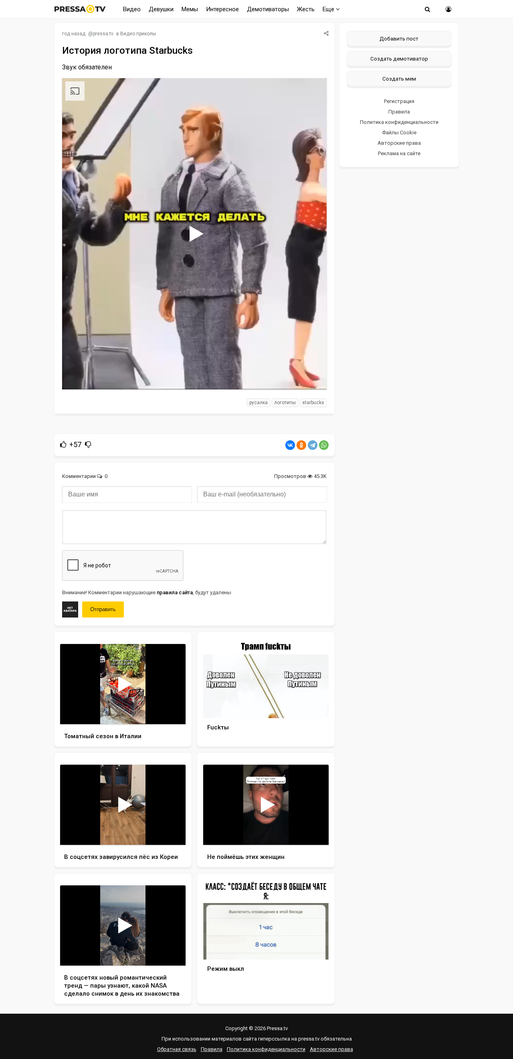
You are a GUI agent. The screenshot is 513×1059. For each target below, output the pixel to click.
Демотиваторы (268, 9)
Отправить (103, 609)
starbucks (313, 402)
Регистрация (399, 101)
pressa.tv (103, 33)
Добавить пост (399, 38)
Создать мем (399, 78)
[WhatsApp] (324, 445)
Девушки (161, 9)
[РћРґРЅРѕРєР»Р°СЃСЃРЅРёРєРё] (301, 445)
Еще (329, 9)
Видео (132, 9)
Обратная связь (176, 1049)
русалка (258, 402)
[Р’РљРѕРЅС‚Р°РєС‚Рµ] (290, 445)
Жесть (306, 9)
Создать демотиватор (399, 58)
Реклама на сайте (399, 153)
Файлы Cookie (399, 133)
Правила (399, 112)
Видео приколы (138, 33)
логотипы (285, 402)
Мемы (190, 9)
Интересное (222, 9)
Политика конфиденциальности (399, 122)
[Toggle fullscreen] (311, 376)
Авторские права (399, 143)
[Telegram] (312, 445)
